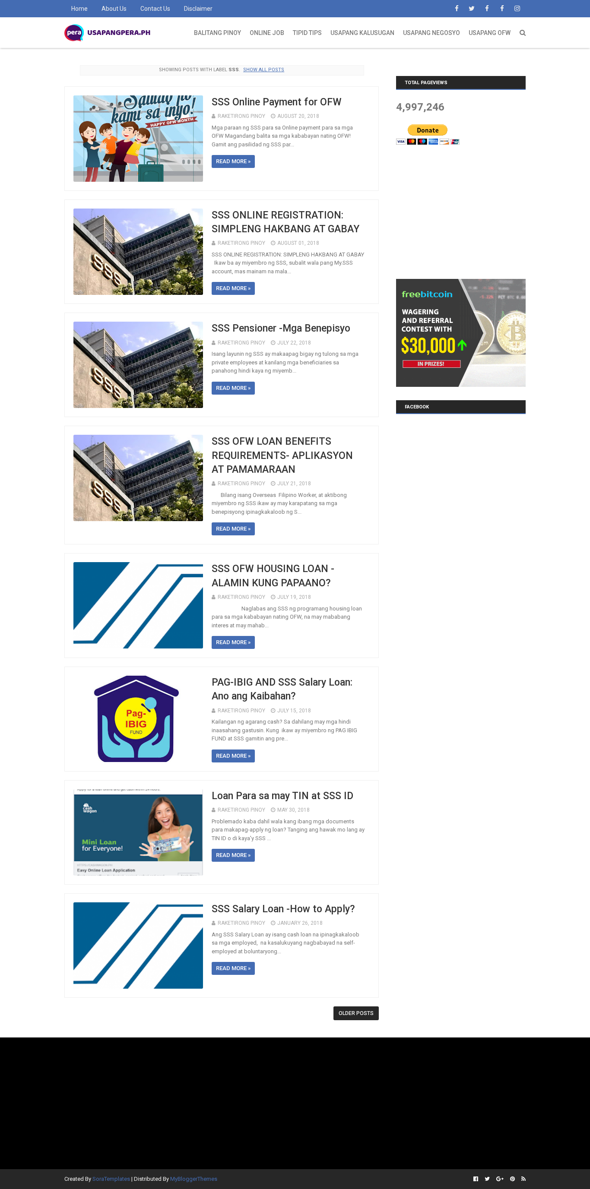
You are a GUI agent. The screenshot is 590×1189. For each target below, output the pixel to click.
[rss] (522, 1179)
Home (79, 8)
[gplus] (500, 1179)
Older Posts (356, 1013)
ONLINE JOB (267, 32)
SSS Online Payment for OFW (277, 102)
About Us (114, 8)
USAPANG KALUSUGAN (362, 32)
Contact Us (155, 8)
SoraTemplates (111, 1179)
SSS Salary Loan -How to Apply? (283, 909)
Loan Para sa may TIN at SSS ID (282, 796)
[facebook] (456, 8)
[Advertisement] (461, 212)
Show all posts (263, 70)
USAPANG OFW (490, 32)
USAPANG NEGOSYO (431, 32)
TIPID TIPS (307, 32)
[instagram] (517, 8)
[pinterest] (512, 1179)
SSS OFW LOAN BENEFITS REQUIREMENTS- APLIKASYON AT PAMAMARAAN (282, 455)
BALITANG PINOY (217, 32)
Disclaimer (198, 8)
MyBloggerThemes (193, 1179)
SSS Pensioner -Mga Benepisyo (281, 328)
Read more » (233, 161)
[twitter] (471, 8)
